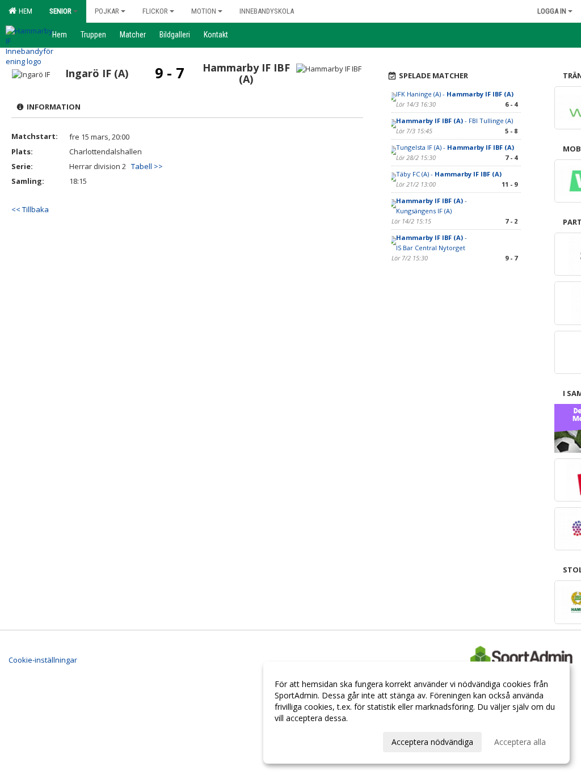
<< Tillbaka (30, 209)
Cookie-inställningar (43, 660)
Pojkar (107, 11)
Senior (60, 11)
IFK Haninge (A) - (454, 94)
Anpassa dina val (305, 740)
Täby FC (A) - (449, 174)
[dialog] (416, 713)
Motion (203, 11)
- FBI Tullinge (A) (454, 120)
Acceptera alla (520, 741)
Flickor (155, 11)
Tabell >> (147, 166)
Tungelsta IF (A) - (455, 147)
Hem (23, 11)
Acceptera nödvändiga (432, 741)
